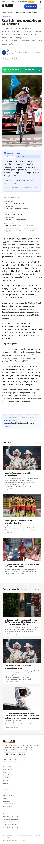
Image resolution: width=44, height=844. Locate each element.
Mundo (5, 780)
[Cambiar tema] (40, 2)
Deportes (6, 783)
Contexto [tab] (34, 157)
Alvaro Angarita (12, 52)
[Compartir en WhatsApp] (8, 59)
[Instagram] (10, 759)
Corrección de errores (10, 827)
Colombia (6, 777)
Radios (5, 798)
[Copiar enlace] (13, 59)
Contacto (22, 754)
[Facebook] (5, 759)
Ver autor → (37, 443)
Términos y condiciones (11, 816)
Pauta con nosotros (9, 804)
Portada (4, 12)
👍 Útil (7, 183)
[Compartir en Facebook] (4, 59)
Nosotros (6, 793)
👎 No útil (14, 183)
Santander (6, 775)
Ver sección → (36, 589)
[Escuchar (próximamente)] (17, 59)
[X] (15, 759)
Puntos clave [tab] (22, 157)
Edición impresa (10, 754)
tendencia (11, 12)
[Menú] (40, 6)
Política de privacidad (10, 819)
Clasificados (7, 801)
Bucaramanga (8, 769)
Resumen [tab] (10, 157)
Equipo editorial (8, 795)
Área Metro (7, 772)
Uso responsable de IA (10, 824)
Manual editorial (8, 822)
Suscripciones (8, 806)
